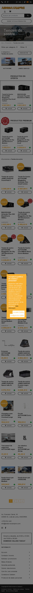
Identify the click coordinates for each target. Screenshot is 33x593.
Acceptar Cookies (18, 312)
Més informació (13, 307)
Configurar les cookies (17, 315)
